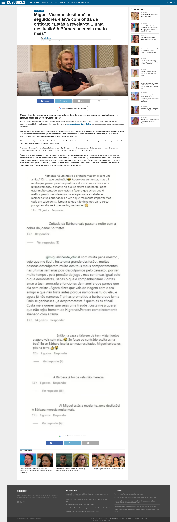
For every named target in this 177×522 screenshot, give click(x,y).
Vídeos (62, 2)
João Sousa (47, 38)
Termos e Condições (141, 518)
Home (100, 518)
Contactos (93, 518)
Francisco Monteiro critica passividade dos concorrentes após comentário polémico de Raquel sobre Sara (36, 470)
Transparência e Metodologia (101, 520)
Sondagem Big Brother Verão (78, 2)
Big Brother (34, 2)
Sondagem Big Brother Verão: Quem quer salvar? (107, 468)
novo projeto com (79, 124)
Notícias (54, 2)
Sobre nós (129, 518)
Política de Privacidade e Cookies (114, 518)
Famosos (45, 2)
